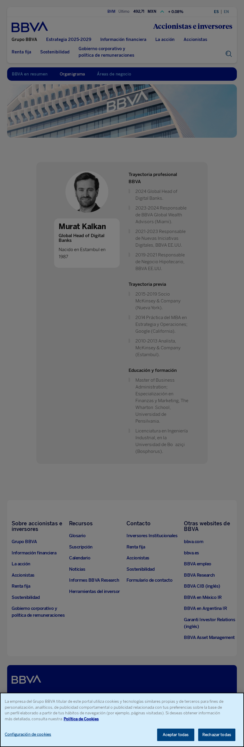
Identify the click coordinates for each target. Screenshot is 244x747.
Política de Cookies (81, 719)
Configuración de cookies (28, 734)
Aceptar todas (176, 734)
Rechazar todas (216, 734)
